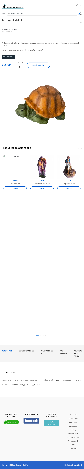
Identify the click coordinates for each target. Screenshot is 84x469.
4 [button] (45, 335)
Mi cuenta (73, 415)
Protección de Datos (73, 443)
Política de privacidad (73, 424)
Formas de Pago (73, 437)
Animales (5, 29)
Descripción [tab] (7, 351)
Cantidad (20, 62)
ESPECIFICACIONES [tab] (26, 351)
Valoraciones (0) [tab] (47, 352)
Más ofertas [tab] (63, 352)
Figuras (14, 29)
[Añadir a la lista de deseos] (81, 21)
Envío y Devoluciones (73, 432)
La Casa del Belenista (21, 465)
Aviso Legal (73, 419)
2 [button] (40, 335)
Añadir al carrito (38, 65)
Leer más (15, 188)
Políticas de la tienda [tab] (78, 353)
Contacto (73, 449)
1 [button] (37, 335)
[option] (42, 105)
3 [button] (43, 335)
